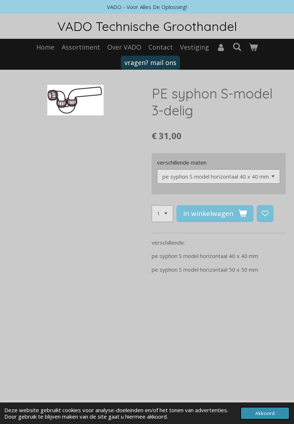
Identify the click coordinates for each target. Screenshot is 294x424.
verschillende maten (182, 162)
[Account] (221, 47)
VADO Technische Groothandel (147, 26)
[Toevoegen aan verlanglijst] (265, 213)
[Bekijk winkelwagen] (253, 47)
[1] (162, 213)
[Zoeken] (237, 47)
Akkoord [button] (265, 413)
